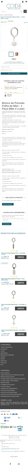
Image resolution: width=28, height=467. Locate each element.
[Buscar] (21, 11)
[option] (14, 91)
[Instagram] (19, 464)
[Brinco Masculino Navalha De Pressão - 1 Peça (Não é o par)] (13, 274)
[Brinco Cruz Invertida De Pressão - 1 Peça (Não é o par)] (13, 325)
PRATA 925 (4, 360)
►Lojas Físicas (5, 386)
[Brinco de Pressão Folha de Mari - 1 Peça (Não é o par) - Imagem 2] (16, 54)
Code (27, 22)
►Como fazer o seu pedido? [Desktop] (13, 378)
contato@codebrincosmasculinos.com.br (11, 448)
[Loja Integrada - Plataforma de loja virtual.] (14, 438)
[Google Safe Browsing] (13, 427)
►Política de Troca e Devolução (11, 394)
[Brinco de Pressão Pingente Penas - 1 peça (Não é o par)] (13, 248)
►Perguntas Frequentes (9, 388)
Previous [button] (1, 88)
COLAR (3, 351)
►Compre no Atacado (8, 384)
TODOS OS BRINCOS (6, 347)
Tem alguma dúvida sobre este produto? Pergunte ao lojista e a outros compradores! (13, 216)
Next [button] (26, 88)
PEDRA (3, 358)
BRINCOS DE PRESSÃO (7, 355)
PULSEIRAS (4, 349)
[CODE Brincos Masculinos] (14, 6)
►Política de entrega (8, 390)
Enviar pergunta (6, 224)
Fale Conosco (5, 373)
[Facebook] (10, 464)
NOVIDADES (4, 353)
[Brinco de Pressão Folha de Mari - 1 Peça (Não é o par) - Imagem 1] (11, 54)
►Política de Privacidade (9, 392)
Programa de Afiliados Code (10, 396)
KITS (2, 364)
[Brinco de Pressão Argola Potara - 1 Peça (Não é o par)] (13, 300)
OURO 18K (3, 362)
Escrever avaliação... (8, 204)
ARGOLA (3, 357)
